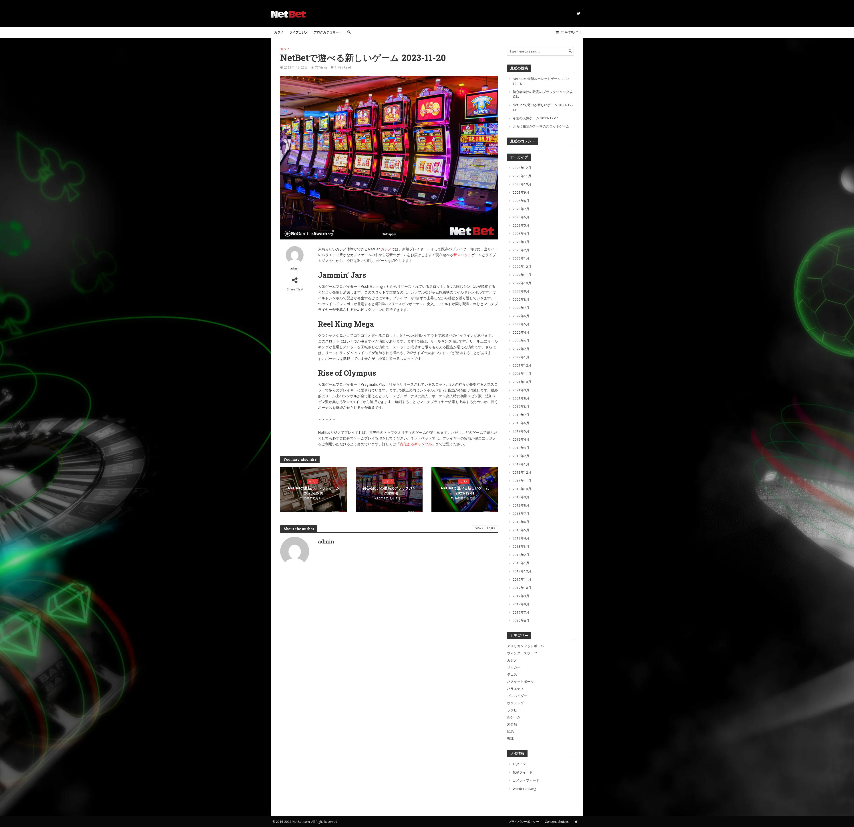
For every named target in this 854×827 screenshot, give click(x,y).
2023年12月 (522, 167)
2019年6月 (521, 423)
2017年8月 (521, 604)
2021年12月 (522, 365)
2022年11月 (522, 274)
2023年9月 (521, 192)
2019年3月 (521, 447)
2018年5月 (521, 530)
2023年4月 (521, 233)
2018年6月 (521, 521)
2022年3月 (521, 340)
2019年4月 (521, 439)
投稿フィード (523, 772)
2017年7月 (521, 612)
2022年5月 (521, 324)
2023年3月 (521, 241)
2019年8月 (521, 406)
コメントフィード (526, 780)
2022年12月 (522, 266)
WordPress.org (524, 788)
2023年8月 (521, 200)
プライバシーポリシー (523, 821)
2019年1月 (521, 464)
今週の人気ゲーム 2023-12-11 (536, 118)
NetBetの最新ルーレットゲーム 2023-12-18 (314, 490)
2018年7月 (521, 513)
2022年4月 (521, 332)
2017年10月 (522, 587)
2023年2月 (521, 250)
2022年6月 (521, 316)
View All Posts (485, 528)
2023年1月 (521, 258)
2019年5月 (521, 431)
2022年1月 (521, 357)
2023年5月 (521, 225)
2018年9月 (521, 497)
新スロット (462, 254)
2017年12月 (522, 571)
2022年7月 (521, 307)
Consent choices (557, 821)
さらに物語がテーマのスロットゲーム (541, 126)
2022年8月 (521, 299)
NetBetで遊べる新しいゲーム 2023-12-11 (465, 490)
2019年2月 (521, 456)
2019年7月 (521, 414)
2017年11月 (522, 579)
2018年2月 (521, 554)
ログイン (519, 764)
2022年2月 (521, 349)
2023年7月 (521, 209)
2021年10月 (522, 381)
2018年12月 (522, 472)
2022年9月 (521, 291)
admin (294, 268)
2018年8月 (521, 505)
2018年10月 (522, 488)
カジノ (279, 32)
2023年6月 (521, 217)
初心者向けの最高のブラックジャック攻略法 (389, 490)
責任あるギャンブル (416, 444)
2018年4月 (521, 538)
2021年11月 (522, 373)
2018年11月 (522, 480)
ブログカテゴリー (326, 32)
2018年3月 (521, 546)
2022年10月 (522, 283)
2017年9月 (521, 596)
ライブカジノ (298, 32)
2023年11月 (522, 176)
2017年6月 (521, 620)
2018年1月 (521, 563)
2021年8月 (521, 398)
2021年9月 (521, 390)
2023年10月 (522, 184)
